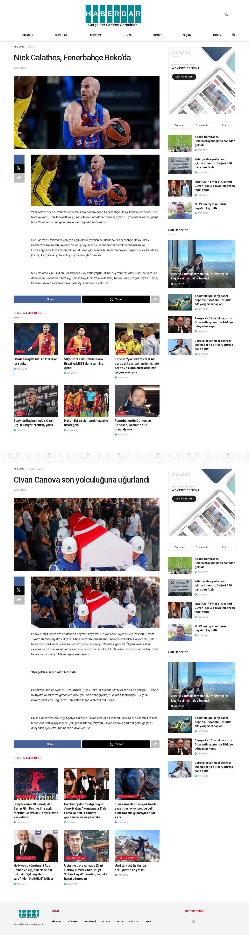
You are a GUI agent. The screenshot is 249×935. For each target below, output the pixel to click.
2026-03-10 (21, 430)
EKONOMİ (95, 35)
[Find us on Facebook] (219, 14)
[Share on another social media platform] (19, 178)
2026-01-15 (122, 822)
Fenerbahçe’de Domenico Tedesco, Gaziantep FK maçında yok (133, 425)
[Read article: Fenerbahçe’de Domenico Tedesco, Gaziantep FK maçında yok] (137, 401)
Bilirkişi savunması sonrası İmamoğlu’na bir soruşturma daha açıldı (214, 345)
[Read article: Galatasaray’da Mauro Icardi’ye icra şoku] (36, 339)
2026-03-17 (71, 373)
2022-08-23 (20, 67)
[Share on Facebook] (19, 159)
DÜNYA (127, 35)
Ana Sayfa (19, 47)
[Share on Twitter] (19, 168)
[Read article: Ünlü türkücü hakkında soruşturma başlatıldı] (137, 846)
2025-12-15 (21, 884)
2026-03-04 (71, 430)
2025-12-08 (71, 884)
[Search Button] (233, 35)
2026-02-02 (71, 822)
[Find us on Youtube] (233, 14)
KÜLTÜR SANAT (36, 469)
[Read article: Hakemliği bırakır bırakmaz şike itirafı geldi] (86, 401)
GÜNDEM (61, 35)
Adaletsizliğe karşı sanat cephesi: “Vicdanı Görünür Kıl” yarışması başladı (213, 300)
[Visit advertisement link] (201, 80)
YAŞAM (187, 35)
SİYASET (27, 35)
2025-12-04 (122, 875)
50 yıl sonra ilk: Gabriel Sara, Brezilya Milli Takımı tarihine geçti (83, 363)
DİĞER (217, 35)
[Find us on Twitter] (226, 14)
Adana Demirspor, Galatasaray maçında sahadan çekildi (215, 141)
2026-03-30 (178, 284)
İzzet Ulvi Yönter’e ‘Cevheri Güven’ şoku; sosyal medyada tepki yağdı (215, 186)
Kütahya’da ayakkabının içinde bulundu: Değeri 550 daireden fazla (213, 163)
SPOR (157, 35)
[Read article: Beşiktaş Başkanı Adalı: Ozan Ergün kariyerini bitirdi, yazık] (36, 401)
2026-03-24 (21, 369)
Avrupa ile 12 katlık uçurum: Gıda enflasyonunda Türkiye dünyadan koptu (214, 322)
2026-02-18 (21, 822)
